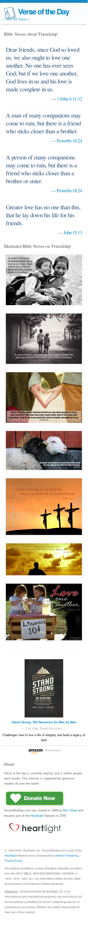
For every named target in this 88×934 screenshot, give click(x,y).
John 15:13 (72, 232)
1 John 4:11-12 (69, 98)
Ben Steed (70, 810)
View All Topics (16, 19)
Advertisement (52, 750)
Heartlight (36, 815)
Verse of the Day (43, 11)
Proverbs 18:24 (69, 140)
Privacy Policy (13, 860)
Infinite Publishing (66, 855)
